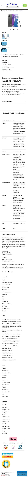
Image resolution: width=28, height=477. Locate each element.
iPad (3, 394)
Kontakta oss (5, 301)
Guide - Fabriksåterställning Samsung (10, 341)
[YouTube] (8, 272)
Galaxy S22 (4, 423)
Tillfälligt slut (22, 472)
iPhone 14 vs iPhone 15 (7, 353)
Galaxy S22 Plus (5, 426)
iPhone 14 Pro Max (6, 391)
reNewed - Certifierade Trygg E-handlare (11, 321)
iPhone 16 (4, 368)
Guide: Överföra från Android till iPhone (11, 336)
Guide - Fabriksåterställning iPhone (10, 338)
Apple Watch (5, 396)
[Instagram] (5, 272)
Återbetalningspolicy (6, 291)
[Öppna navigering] (2, 5)
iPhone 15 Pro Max (6, 382)
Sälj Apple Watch (6, 308)
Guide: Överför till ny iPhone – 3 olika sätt (11, 334)
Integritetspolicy (5, 289)
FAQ (3, 299)
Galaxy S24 (4, 407)
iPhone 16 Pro (5, 370)
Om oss (3, 280)
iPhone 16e (4, 375)
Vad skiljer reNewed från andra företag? (11, 319)
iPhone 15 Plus (5, 384)
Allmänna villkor (5, 287)
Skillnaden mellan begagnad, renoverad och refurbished (12, 330)
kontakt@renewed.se (9, 261)
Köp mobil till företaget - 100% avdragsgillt (12, 323)
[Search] (18, 6)
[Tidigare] (10, 29)
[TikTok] (12, 272)
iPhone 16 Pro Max (6, 372)
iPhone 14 (4, 387)
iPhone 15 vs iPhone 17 (7, 357)
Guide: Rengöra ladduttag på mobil (10, 343)
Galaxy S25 (4, 404)
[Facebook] (2, 272)
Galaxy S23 (4, 414)
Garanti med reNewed (7, 282)
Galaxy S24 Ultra (6, 412)
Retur (3, 296)
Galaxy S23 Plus (5, 416)
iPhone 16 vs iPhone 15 (7, 355)
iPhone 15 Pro (5, 380)
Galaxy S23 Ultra (6, 419)
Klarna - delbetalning (6, 303)
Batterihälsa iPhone (6, 348)
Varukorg (25, 5)
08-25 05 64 (9, 259)
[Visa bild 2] (14, 29)
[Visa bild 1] (13, 29)
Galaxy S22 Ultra (6, 428)
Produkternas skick (7, 101)
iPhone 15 (4, 377)
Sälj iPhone (4, 306)
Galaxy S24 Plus (5, 409)
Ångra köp (4, 294)
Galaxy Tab (4, 433)
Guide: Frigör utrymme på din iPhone (10, 345)
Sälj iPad (4, 310)
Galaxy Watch (5, 430)
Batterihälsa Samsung (7, 350)
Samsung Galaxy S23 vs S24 (8, 360)
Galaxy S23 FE (5, 421)
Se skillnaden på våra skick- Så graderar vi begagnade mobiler (12, 327)
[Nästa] (17, 29)
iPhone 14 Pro (5, 389)
